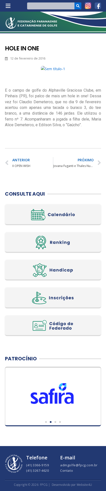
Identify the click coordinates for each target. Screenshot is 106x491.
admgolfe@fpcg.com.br (79, 465)
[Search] (77, 5)
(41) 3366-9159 (37, 465)
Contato (66, 470)
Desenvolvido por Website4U (72, 485)
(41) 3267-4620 (37, 470)
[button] (8, 5)
